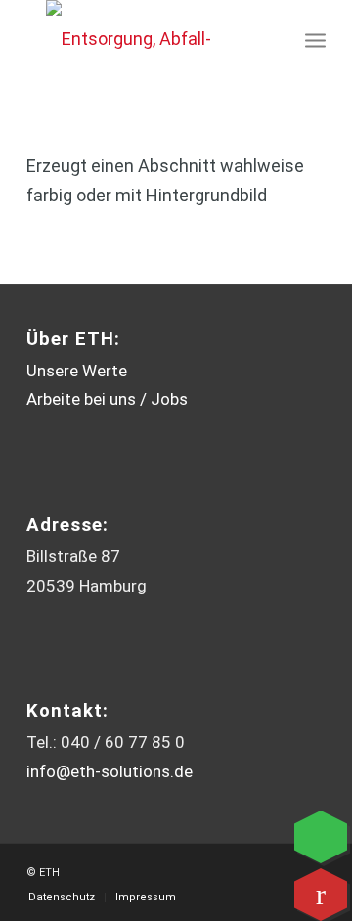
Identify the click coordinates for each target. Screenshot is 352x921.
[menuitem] (315, 39)
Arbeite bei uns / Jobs (107, 399)
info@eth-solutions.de (109, 771)
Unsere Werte (76, 370)
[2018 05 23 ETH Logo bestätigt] (131, 39)
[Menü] (315, 39)
